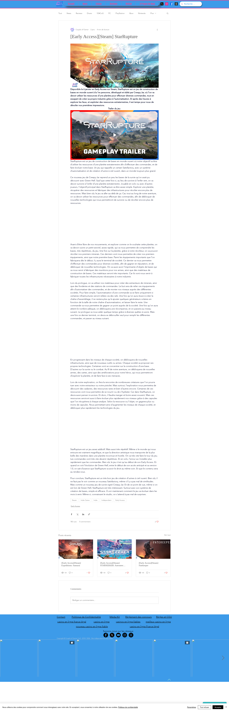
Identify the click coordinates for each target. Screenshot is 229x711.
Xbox (131, 13)
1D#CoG (100, 13)
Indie (95, 500)
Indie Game (85, 500)
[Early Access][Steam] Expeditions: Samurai (71, 564)
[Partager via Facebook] (71, 514)
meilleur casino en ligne (158, 621)
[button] (167, 13)
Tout (60, 13)
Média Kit (115, 616)
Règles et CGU (164, 616)
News (69, 13)
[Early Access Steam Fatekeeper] (153, 549)
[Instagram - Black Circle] (124, 635)
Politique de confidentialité (128, 707)
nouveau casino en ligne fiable (92, 626)
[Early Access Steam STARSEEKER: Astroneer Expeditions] (114, 549)
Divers (89, 13)
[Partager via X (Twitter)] (77, 514)
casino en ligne (101, 621)
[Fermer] (226, 707)
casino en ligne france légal (71, 621)
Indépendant (106, 500)
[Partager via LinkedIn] (83, 514)
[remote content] (114, 224)
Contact (61, 616)
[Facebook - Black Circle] (105, 635)
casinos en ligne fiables (128, 621)
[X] (161, 3)
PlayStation (120, 13)
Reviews (79, 13)
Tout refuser (204, 707)
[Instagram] (166, 3)
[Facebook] (171, 3)
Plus (152, 13)
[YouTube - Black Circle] (118, 635)
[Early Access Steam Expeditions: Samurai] (76, 549)
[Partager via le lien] (89, 514)
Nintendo (142, 13)
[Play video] (114, 135)
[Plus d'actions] (157, 29)
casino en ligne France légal (144, 626)
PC (109, 13)
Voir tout (167, 535)
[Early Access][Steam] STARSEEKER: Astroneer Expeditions (111, 564)
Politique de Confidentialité (86, 616)
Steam (74, 500)
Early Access (120, 500)
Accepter (218, 707)
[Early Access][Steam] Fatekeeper (148, 564)
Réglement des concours (138, 616)
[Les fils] (176, 3)
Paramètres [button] (191, 707)
